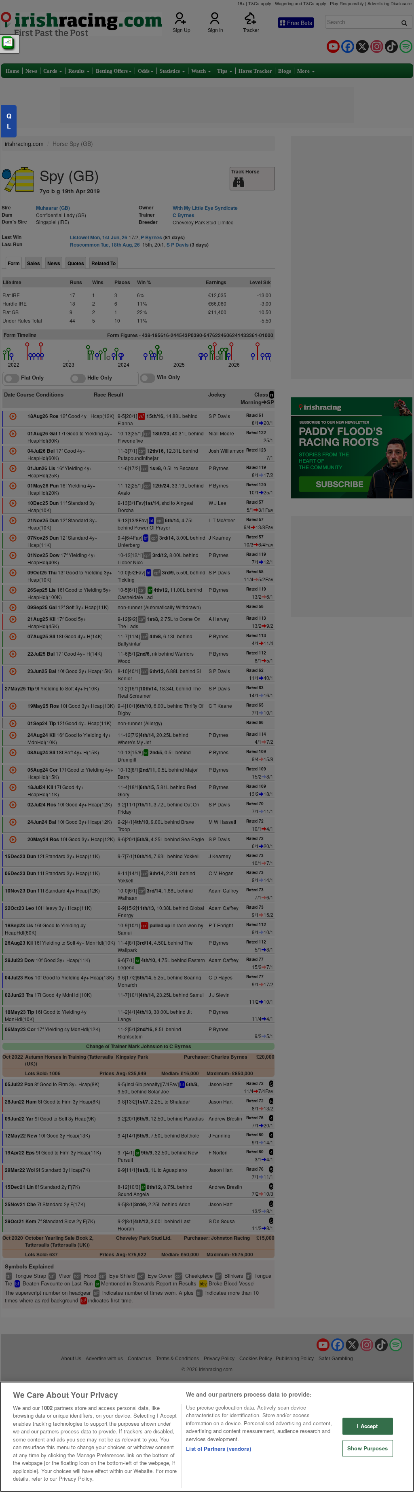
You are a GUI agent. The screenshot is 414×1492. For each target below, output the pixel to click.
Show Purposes (367, 1448)
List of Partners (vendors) (218, 1448)
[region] (207, 1437)
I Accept (367, 1426)
